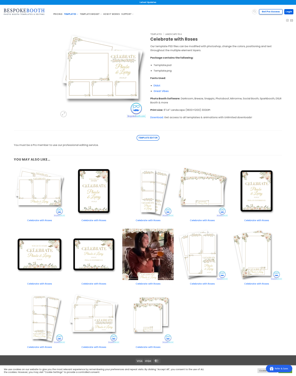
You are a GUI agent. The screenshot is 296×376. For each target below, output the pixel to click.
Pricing (57, 14)
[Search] (254, 11)
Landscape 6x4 (173, 34)
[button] (63, 114)
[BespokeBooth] (25, 12)
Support (126, 14)
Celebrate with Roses (39, 220)
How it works (111, 14)
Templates (70, 14)
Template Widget (90, 14)
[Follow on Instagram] (287, 20)
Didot (157, 85)
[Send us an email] (291, 20)
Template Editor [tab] (148, 137)
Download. (157, 117)
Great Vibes (161, 91)
